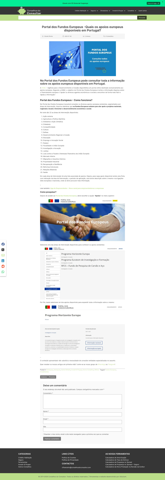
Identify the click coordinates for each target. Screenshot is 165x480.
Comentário (48, 393)
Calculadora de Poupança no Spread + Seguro (122, 464)
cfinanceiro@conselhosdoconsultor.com (76, 467)
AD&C (44, 88)
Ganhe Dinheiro (66, 370)
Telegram (111, 364)
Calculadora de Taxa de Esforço (117, 460)
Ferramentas (22, 462)
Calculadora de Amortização (115, 458)
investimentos (44, 372)
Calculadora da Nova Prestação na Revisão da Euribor (125, 467)
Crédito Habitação (80, 10)
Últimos (96, 370)
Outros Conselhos (88, 370)
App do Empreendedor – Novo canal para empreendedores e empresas (77, 188)
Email (45, 419)
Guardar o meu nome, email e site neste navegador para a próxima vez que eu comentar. (76, 434)
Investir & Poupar (117, 10)
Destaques (49, 370)
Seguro (20, 460)
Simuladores (104, 10)
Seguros (93, 10)
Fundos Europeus (110, 370)
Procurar (142, 18)
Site (44, 427)
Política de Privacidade (70, 460)
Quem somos (143, 10)
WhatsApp (101, 364)
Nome (46, 411)
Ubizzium (122, 477)
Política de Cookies (69, 458)
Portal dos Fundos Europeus (66, 196)
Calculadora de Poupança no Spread (118, 462)
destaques (57, 370)
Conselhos (131, 10)
